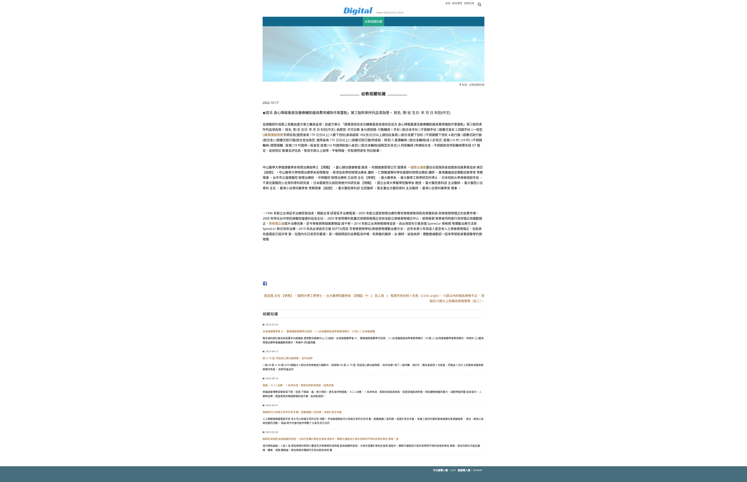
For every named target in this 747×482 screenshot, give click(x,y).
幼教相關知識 (476, 84)
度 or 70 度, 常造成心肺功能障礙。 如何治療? (288, 358)
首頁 (464, 84)
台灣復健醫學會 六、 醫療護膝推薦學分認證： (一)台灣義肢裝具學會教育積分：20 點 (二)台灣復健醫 (319, 331)
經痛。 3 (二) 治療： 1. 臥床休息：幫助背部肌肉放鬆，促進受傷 (298, 385)
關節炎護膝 (418, 167)
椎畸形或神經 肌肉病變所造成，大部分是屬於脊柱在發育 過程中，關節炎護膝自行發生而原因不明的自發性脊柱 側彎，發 (330, 439)
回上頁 (379, 296)
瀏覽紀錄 (469, 3)
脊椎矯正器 (276, 223)
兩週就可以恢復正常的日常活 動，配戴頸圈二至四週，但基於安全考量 (302, 412)
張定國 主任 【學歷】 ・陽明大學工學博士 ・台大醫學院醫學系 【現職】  (316, 296)
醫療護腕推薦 (274, 135)
